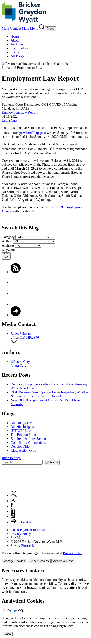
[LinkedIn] (16, 304)
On (9, 611)
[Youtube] (13, 516)
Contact (16, 52)
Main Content (11, 28)
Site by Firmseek (22, 545)
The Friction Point (23, 434)
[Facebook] (16, 282)
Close (7, 634)
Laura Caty (9, 120)
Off (20, 611)
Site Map (17, 538)
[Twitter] (16, 293)
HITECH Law (21, 431)
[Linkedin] (13, 511)
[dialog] (45, 557)
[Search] (42, 28)
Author (7, 241)
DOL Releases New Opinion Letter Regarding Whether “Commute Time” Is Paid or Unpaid (49, 394)
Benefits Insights (22, 427)
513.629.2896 (29, 337)
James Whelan (21, 333)
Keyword (8, 250)
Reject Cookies (39, 561)
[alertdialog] (45, 602)
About (15, 40)
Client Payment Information (30, 530)
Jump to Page (11, 458)
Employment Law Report (19, 112)
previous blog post (32, 133)
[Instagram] (13, 501)
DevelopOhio (20, 446)
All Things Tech (22, 423)
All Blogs (17, 56)
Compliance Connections (28, 442)
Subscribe (24, 522)
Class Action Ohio (23, 450)
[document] (45, 602)
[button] (16, 315)
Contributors (19, 48)
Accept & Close (63, 561)
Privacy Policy (21, 534)
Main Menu (30, 28)
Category (8, 237)
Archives (17, 44)
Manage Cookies (14, 561)
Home (15, 36)
